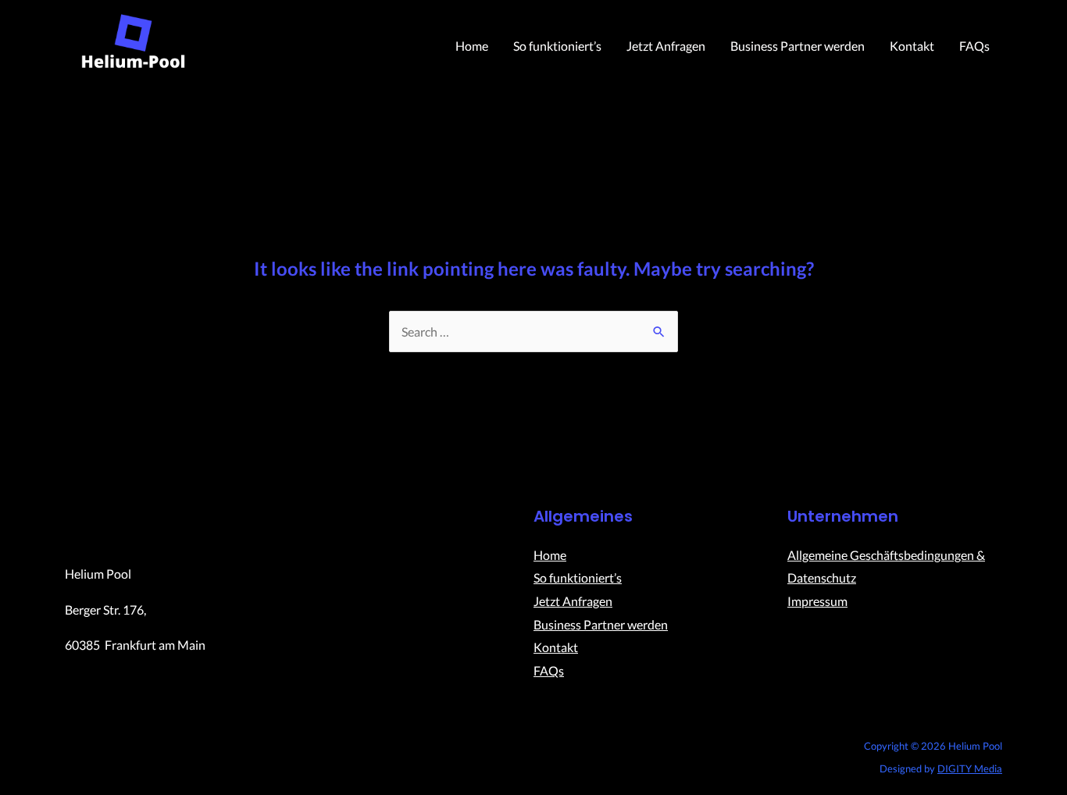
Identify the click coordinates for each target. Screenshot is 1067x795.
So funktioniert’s (557, 45)
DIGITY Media (969, 768)
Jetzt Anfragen (665, 45)
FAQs (974, 45)
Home (471, 45)
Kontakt (912, 45)
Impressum (817, 601)
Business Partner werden (797, 45)
